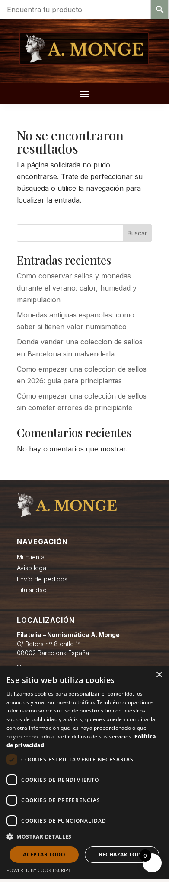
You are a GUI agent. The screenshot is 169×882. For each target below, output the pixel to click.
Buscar (137, 233)
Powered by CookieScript (38, 870)
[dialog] (84, 772)
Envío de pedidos (42, 579)
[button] (84, 837)
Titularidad (32, 590)
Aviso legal (32, 568)
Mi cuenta (31, 557)
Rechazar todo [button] (122, 854)
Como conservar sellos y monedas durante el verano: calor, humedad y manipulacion (77, 287)
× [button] (159, 675)
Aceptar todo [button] (44, 854)
